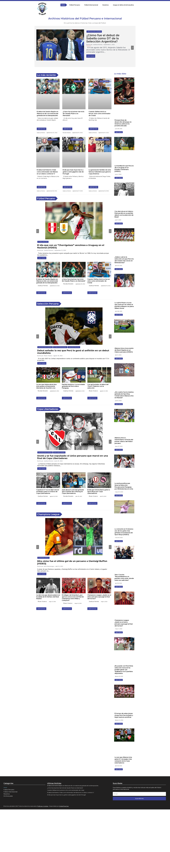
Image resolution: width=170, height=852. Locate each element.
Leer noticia (90, 56)
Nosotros (105, 5)
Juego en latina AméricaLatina (123, 5)
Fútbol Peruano (74, 5)
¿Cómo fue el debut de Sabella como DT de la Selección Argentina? (102, 38)
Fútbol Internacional (91, 5)
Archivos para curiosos (94, 31)
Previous (37, 48)
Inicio (63, 5)
